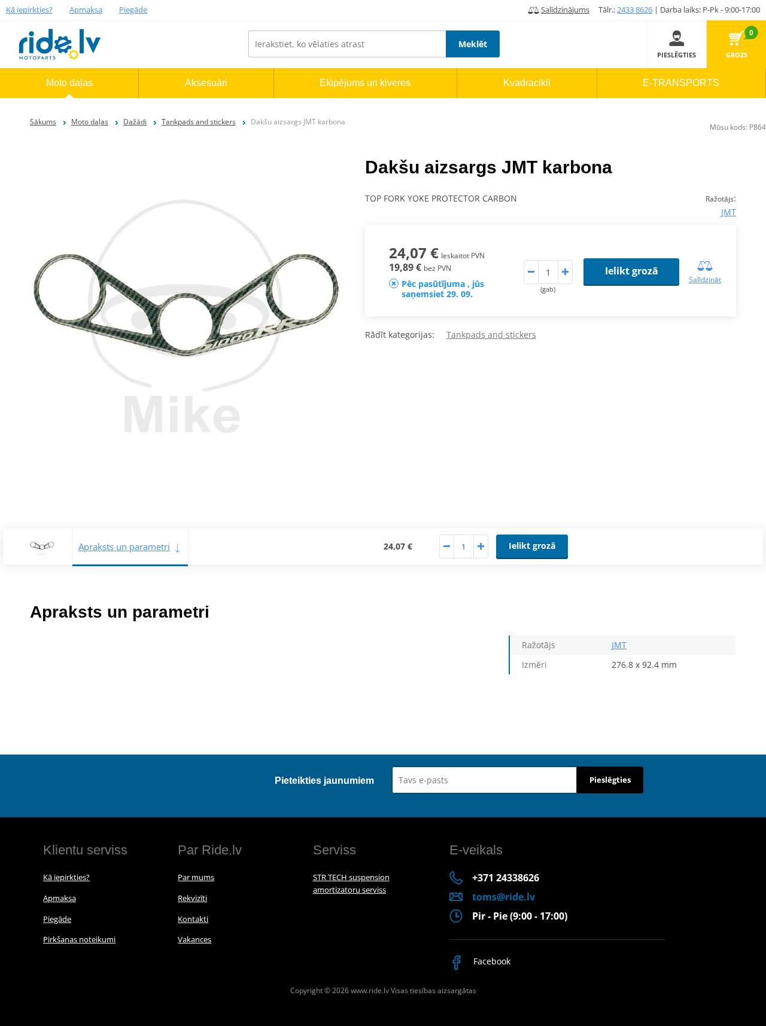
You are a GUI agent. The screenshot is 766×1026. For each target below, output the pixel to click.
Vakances (194, 939)
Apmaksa (85, 9)
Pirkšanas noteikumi (79, 939)
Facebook (490, 961)
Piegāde (133, 9)
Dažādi (135, 122)
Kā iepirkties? (29, 9)
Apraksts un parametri (124, 546)
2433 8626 (634, 9)
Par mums (196, 877)
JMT (728, 212)
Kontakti (193, 919)
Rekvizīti (192, 898)
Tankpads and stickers (199, 122)
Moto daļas (89, 122)
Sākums (43, 122)
